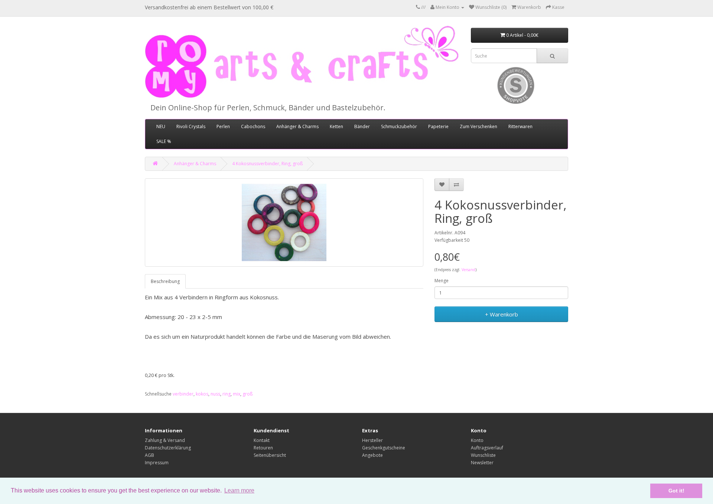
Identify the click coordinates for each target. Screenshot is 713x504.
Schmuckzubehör (399, 126)
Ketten (336, 126)
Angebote (372, 455)
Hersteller (372, 440)
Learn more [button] (239, 490)
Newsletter (482, 462)
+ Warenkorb (501, 314)
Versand (468, 269)
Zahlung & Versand (165, 440)
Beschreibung (165, 281)
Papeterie (438, 126)
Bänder (362, 126)
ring (226, 394)
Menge (441, 280)
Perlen (223, 126)
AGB (149, 455)
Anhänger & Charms (297, 126)
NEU (160, 126)
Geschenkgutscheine (383, 448)
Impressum (157, 462)
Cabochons (253, 126)
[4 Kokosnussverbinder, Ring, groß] (284, 222)
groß (247, 394)
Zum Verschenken (478, 126)
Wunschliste (483, 455)
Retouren (263, 448)
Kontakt (262, 440)
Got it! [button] (676, 491)
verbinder (183, 394)
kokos (202, 394)
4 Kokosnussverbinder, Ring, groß (267, 163)
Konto (477, 440)
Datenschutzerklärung (168, 448)
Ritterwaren (520, 126)
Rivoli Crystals (190, 126)
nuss (215, 394)
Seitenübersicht (270, 455)
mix (236, 394)
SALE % (163, 141)
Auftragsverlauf (487, 448)
